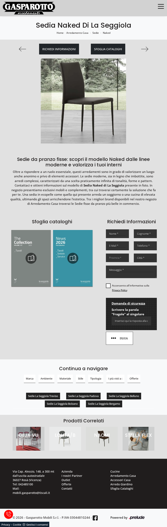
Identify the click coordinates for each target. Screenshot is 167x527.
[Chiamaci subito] (8, 514)
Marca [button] (29, 378)
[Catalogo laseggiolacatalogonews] (31, 258)
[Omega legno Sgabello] (22, 49)
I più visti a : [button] (115, 378)
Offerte (66, 484)
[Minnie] (144, 49)
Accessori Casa (120, 480)
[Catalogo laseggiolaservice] (73, 258)
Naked (106, 33)
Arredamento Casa (77, 33)
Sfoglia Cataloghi (121, 488)
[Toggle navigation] (161, 6)
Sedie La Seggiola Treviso (43, 396)
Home (60, 33)
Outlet (66, 480)
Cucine (115, 471)
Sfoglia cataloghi (108, 49)
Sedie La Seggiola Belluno (124, 396)
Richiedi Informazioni (59, 49)
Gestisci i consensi (37, 524)
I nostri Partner (72, 476)
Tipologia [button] (95, 378)
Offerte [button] (134, 378)
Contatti (67, 488)
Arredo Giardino (121, 484)
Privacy (5, 524)
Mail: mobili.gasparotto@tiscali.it (31, 491)
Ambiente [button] (46, 378)
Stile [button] (80, 378)
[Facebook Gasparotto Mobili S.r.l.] (95, 517)
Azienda (67, 471)
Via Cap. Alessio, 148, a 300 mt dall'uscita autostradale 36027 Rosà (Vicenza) (33, 476)
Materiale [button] (65, 378)
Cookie (17, 524)
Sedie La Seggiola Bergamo (104, 404)
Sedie (95, 33)
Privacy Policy (119, 290)
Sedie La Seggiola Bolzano (62, 404)
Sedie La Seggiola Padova (83, 396)
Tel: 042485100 (23, 484)
